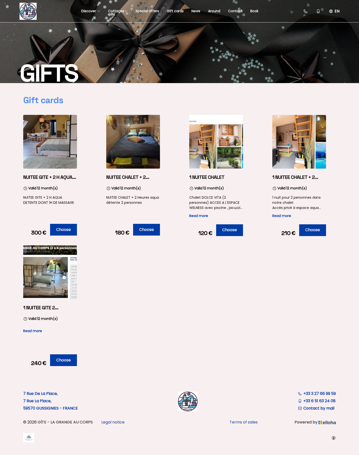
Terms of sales (244, 422)
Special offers (147, 11)
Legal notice (113, 422)
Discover (89, 11)
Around (214, 11)
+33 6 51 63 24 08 (319, 401)
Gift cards (175, 11)
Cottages (116, 11)
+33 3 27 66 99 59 (319, 393)
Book (254, 11)
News (195, 11)
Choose (63, 229)
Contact (235, 11)
